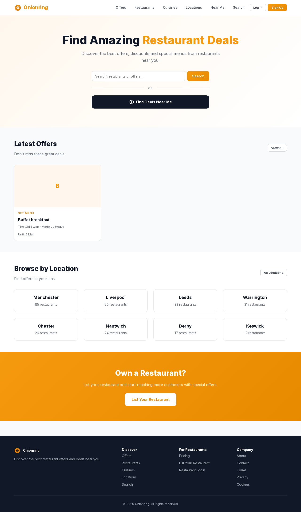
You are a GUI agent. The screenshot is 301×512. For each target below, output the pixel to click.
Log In (257, 7)
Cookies (243, 484)
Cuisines (170, 7)
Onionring (36, 7)
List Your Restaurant (151, 399)
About (241, 456)
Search (239, 7)
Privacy (242, 477)
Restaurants (144, 7)
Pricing (184, 456)
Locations (194, 7)
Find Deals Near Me (154, 102)
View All (277, 148)
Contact (243, 463)
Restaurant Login (192, 470)
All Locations (273, 272)
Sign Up (277, 7)
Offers (121, 7)
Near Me (217, 7)
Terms (241, 470)
